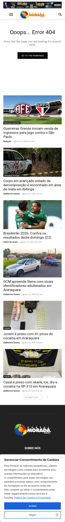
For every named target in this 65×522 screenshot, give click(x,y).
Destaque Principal (12, 175)
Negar (32, 514)
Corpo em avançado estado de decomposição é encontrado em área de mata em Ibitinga (32, 185)
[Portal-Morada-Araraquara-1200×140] (32, 5)
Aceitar (32, 505)
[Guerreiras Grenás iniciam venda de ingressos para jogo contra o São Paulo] (32, 109)
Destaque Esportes (12, 123)
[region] (32, 488)
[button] (5, 14)
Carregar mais (31, 397)
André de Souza (10, 242)
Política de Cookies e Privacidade (32, 497)
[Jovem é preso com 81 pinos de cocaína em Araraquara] (32, 315)
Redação (7, 141)
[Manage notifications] (57, 514)
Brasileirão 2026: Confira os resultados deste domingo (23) (27, 235)
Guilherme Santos (11, 193)
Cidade (7, 276)
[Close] (62, 457)
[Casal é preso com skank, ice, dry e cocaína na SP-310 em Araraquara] (32, 363)
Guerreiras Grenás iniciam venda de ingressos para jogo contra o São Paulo (30, 133)
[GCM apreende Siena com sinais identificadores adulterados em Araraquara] (32, 262)
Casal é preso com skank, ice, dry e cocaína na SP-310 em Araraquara (30, 384)
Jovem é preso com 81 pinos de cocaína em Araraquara (28, 336)
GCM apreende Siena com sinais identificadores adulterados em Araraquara (28, 286)
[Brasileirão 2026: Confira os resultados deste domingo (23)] (32, 214)
